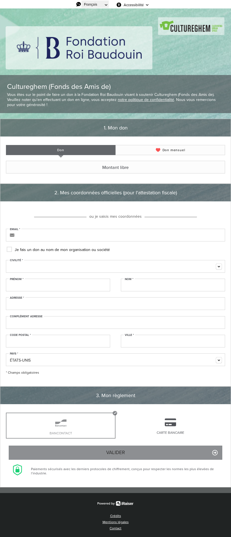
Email (15, 229)
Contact (115, 528)
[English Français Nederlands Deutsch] (95, 4)
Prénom (17, 279)
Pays (14, 353)
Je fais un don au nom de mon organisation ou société (62, 250)
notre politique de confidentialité (146, 100)
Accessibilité (134, 4)
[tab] (60, 150)
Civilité (16, 260)
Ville (129, 335)
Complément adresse (26, 316)
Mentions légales (116, 522)
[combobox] (115, 266)
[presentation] (60, 150)
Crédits (115, 515)
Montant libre (115, 167)
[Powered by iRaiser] (115, 503)
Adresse (17, 298)
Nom (129, 279)
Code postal (20, 335)
